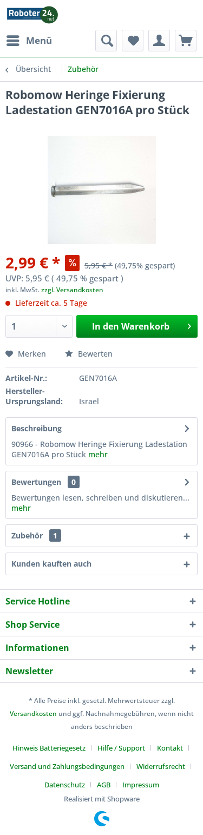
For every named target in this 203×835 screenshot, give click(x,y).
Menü (39, 40)
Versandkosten (33, 713)
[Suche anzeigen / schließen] (106, 40)
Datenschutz (64, 785)
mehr (98, 454)
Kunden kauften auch (51, 563)
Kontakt (170, 748)
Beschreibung (36, 428)
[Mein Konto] (159, 40)
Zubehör (34, 535)
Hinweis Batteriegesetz (49, 748)
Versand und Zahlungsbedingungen (67, 766)
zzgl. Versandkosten (72, 289)
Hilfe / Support (121, 748)
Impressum (140, 785)
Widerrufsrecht (160, 766)
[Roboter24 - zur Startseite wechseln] (32, 14)
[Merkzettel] (132, 40)
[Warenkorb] (186, 40)
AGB (103, 785)
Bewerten (94, 354)
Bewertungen (36, 482)
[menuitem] (28, 40)
